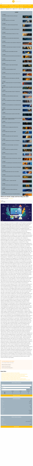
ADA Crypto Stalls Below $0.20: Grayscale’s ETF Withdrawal (10, 140)
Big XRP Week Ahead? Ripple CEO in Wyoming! (9, 60)
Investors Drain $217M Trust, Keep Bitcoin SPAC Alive (9, 149)
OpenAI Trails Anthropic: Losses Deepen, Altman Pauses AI (10, 29)
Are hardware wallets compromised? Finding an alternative (10, 377)
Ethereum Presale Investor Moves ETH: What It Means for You (11, 73)
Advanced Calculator (16, 395)
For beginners (16, 5)
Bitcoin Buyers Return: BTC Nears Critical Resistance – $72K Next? (11, 158)
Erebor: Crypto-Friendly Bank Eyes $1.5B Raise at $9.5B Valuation (11, 100)
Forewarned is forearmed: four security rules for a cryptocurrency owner (13, 375)
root (4, 201)
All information (16, 426)
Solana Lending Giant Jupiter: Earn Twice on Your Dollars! (10, 171)
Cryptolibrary (11, 5)
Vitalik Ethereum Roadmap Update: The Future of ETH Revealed (11, 167)
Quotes (25, 5)
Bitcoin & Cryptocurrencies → (6, 364)
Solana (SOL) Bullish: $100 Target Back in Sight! (9, 131)
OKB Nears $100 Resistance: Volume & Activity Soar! (9, 189)
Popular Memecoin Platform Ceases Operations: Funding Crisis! (11, 42)
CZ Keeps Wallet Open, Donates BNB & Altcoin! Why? (10, 51)
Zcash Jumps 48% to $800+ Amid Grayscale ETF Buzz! (10, 24)
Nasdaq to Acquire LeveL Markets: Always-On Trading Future (11, 91)
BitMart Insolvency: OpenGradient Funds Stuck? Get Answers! (11, 122)
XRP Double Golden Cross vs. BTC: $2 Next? (8, 20)
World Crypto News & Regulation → (7, 367)
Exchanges (29, 5)
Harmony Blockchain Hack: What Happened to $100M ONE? (10, 78)
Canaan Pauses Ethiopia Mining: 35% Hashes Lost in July (10, 33)
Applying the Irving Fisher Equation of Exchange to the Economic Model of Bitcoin (14, 376)
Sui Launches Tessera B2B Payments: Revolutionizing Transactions (12, 162)
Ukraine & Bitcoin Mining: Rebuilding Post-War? (9, 69)
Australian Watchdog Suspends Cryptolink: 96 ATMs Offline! (11, 113)
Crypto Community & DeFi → (6, 366)
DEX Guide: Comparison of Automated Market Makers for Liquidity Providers (13, 378)
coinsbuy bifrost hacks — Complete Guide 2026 (9, 180)
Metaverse (21, 5)
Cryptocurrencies (5, 5)
